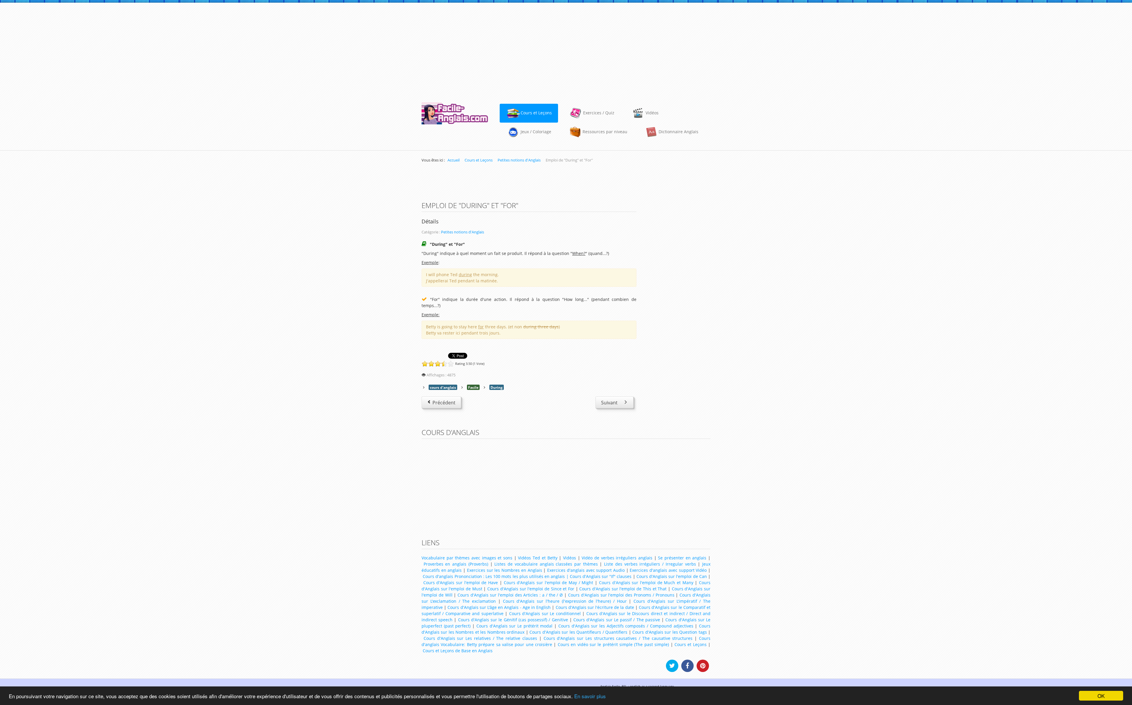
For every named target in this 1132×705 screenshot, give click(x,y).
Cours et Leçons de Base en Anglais (458, 650)
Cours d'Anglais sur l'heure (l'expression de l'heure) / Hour (565, 601)
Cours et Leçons (690, 644)
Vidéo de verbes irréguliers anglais (617, 558)
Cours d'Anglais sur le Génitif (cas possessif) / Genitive (513, 619)
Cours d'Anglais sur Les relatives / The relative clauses (480, 638)
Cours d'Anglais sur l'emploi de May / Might (548, 582)
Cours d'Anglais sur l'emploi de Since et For (530, 589)
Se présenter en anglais (682, 558)
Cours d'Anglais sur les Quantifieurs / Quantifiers (578, 632)
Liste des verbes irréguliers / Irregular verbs (650, 564)
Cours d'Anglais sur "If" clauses (601, 576)
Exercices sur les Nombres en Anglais (504, 570)
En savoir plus (590, 696)
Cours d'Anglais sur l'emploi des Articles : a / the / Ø (510, 595)
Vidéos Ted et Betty (537, 558)
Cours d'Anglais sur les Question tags (669, 632)
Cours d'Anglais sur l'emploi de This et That (623, 589)
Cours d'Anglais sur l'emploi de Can (671, 576)
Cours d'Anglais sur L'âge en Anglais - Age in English (499, 607)
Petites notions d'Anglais (462, 232)
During (497, 387)
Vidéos (569, 558)
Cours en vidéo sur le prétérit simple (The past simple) (613, 644)
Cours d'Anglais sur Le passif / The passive (616, 619)
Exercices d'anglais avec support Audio (586, 570)
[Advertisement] (566, 50)
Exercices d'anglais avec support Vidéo (668, 570)
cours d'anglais (443, 387)
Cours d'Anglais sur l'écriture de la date (595, 607)
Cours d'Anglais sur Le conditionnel (545, 613)
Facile (473, 387)
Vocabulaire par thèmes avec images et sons (467, 558)
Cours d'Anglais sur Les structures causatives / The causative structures (618, 638)
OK (1101, 695)
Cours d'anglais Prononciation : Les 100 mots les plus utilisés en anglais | (495, 576)
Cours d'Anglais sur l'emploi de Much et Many (646, 582)
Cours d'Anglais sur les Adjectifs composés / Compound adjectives (625, 626)
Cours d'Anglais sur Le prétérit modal (514, 626)
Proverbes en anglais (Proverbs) (456, 564)
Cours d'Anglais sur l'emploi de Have (460, 582)
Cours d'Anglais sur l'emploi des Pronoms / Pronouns (621, 595)
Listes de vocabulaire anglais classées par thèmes (546, 564)
